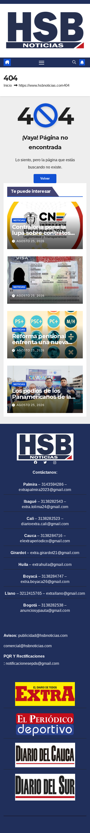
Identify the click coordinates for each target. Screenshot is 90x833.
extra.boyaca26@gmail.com (45, 582)
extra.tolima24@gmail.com (45, 507)
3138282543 (52, 501)
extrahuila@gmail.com (52, 564)
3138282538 (52, 605)
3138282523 (49, 519)
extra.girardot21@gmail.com (54, 553)
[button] (74, 62)
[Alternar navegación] (41, 62)
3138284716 (52, 536)
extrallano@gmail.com (65, 593)
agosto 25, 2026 (30, 241)
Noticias (19, 220)
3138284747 (53, 576)
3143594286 (53, 484)
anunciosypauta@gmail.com (45, 610)
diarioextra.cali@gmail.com (45, 524)
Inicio (8, 85)
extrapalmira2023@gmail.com (45, 490)
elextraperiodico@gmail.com (45, 541)
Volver (45, 178)
